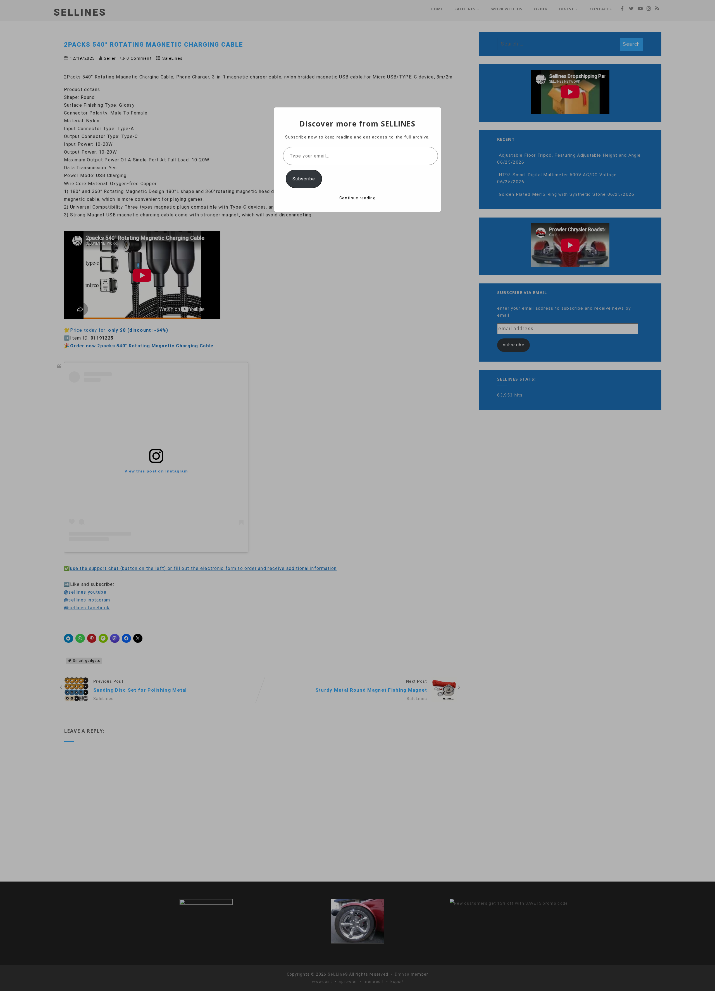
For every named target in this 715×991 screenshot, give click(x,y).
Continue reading (357, 198)
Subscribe (303, 179)
